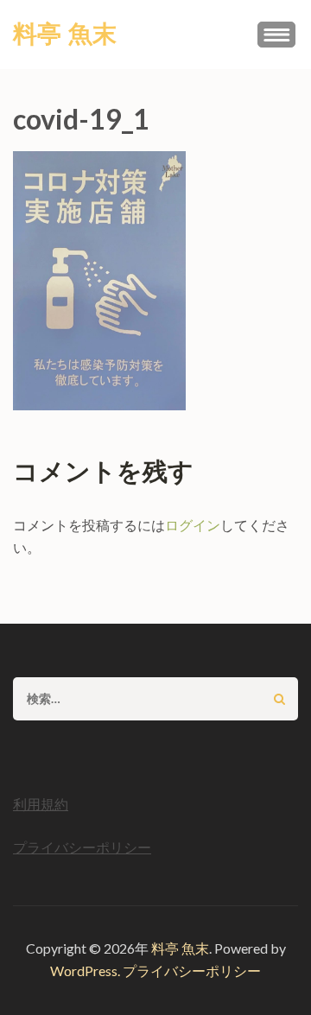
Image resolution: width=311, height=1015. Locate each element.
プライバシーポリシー (82, 847)
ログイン (192, 525)
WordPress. (85, 970)
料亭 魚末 (65, 34)
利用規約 (40, 804)
